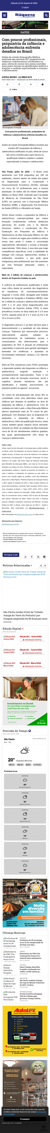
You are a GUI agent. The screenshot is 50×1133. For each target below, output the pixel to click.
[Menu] (4, 15)
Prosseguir (25, 1119)
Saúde (25, 32)
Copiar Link (12, 555)
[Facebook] (19, 84)
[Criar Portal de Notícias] (43, 1128)
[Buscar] (46, 15)
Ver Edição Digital (33, 640)
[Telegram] (42, 84)
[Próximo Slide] (45, 565)
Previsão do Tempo (15, 732)
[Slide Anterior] (41, 565)
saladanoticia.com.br (26, 533)
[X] (30, 84)
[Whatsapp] (7, 84)
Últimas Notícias (14, 933)
